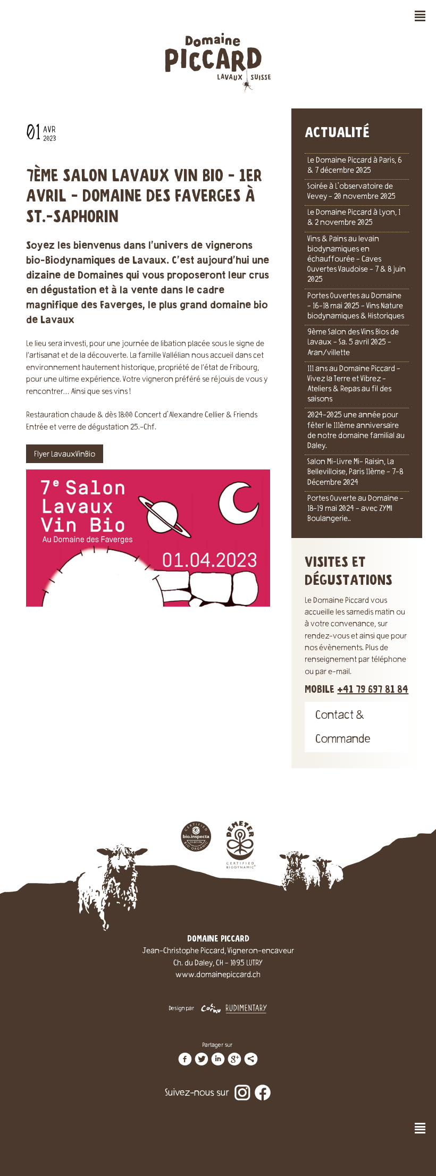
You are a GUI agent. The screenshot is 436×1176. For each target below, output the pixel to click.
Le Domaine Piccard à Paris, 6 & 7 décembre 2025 (354, 166)
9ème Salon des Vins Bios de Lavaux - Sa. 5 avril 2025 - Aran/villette (353, 343)
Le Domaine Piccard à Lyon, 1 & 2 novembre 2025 (353, 218)
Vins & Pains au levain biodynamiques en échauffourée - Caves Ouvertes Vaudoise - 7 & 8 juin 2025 (356, 260)
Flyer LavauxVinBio (64, 455)
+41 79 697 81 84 (372, 689)
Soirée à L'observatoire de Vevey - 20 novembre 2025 (351, 192)
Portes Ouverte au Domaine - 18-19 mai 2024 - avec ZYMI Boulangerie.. (355, 509)
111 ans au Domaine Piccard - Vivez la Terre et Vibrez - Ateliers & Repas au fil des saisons (353, 385)
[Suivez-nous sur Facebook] (263, 1086)
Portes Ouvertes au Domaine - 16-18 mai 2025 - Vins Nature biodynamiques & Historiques (355, 307)
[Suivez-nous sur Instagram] (242, 1086)
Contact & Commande (343, 728)
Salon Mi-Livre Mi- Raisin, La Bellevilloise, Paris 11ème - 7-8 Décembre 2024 (355, 473)
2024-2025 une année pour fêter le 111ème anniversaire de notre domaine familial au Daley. (356, 431)
